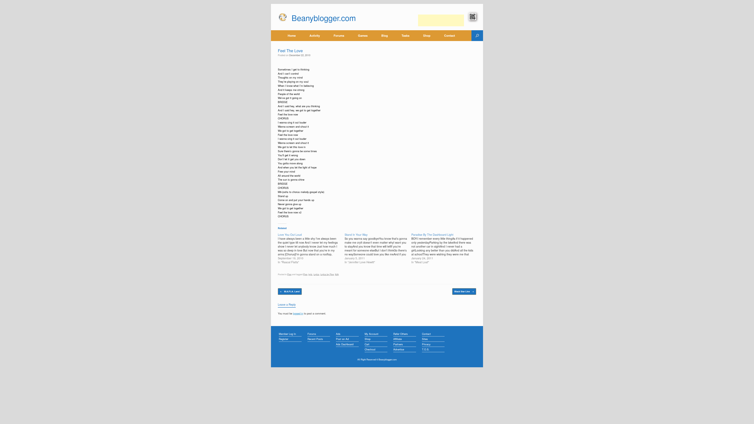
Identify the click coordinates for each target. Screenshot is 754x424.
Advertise (398, 349)
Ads (338, 334)
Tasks (405, 35)
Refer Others (400, 334)
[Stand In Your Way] (378, 248)
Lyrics (316, 274)
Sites (425, 339)
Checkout (370, 349)
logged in (298, 313)
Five (289, 274)
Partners (398, 344)
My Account (371, 334)
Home (292, 35)
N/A (337, 274)
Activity (314, 35)
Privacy (426, 344)
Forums (339, 35)
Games (363, 35)
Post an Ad (342, 339)
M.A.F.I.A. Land (290, 291)
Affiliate (397, 339)
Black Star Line (464, 291)
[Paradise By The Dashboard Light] (444, 248)
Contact (449, 35)
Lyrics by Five (327, 274)
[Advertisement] (441, 20)
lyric (310, 274)
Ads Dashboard (344, 344)
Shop (426, 35)
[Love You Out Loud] (311, 248)
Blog (384, 35)
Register (283, 339)
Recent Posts (315, 339)
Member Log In (287, 334)
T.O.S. (425, 349)
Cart (367, 344)
